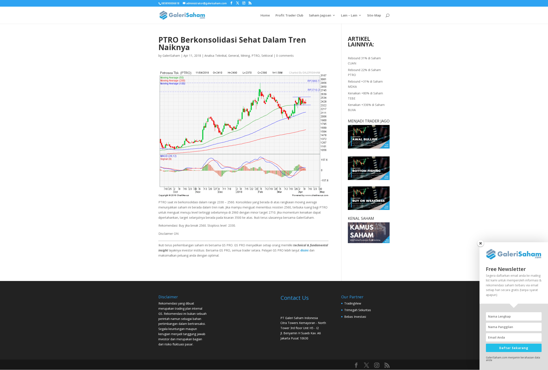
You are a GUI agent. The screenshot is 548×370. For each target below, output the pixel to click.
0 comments (285, 55)
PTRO (256, 55)
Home (265, 15)
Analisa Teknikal (215, 55)
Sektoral (267, 55)
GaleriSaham (171, 55)
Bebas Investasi (355, 317)
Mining (245, 55)
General (233, 55)
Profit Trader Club (289, 15)
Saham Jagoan (320, 15)
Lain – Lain (349, 15)
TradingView (352, 303)
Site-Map (374, 15)
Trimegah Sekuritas (357, 310)
